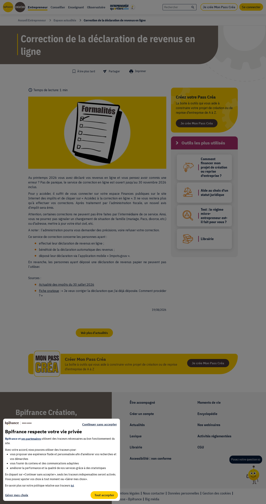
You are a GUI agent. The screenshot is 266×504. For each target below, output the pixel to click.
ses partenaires (31, 438)
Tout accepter (104, 495)
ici (72, 485)
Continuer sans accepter (99, 424)
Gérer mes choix (16, 495)
